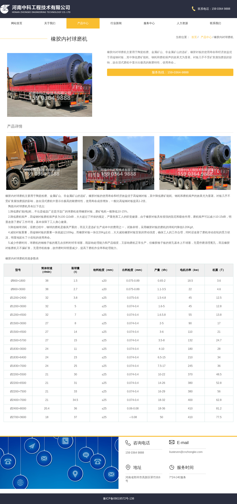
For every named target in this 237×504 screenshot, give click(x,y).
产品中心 (206, 37)
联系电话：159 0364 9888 (214, 8)
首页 (194, 37)
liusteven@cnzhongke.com (185, 451)
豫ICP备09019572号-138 (118, 498)
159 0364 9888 (134, 452)
